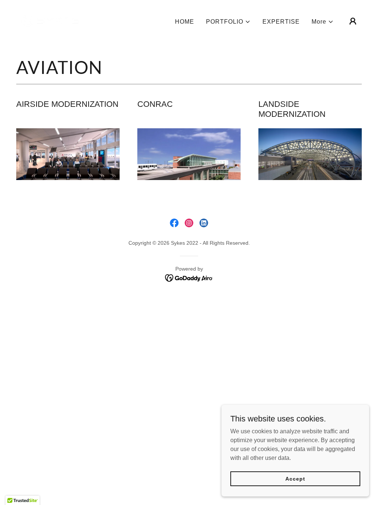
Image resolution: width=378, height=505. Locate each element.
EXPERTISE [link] (281, 21)
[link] (51, 20)
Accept (295, 478)
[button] (228, 21)
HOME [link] (184, 21)
